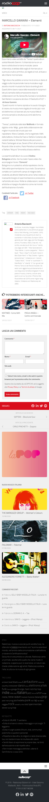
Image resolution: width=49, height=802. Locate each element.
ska (22, 704)
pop (44, 696)
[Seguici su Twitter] (41, 405)
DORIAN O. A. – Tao (21, 613)
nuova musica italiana (31, 697)
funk (4, 689)
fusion (9, 689)
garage (14, 689)
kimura (34, 693)
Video (4, 13)
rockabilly (18, 704)
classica (41, 682)
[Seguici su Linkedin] (37, 405)
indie (16, 213)
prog (11, 700)
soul (26, 704)
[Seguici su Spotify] (45, 405)
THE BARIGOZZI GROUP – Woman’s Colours (22, 513)
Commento (9, 339)
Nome (7, 357)
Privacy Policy (13, 387)
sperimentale (35, 704)
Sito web (8, 366)
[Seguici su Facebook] (32, 405)
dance (21, 685)
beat (10, 682)
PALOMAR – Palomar (12, 545)
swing (10, 708)
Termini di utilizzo (27, 387)
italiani (23, 213)
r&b (32, 701)
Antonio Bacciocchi (12, 26)
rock (11, 704)
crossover (13, 685)
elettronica (35, 685)
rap (35, 700)
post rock (5, 700)
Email (28, 357)
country (5, 686)
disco (27, 686)
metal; (5, 697)
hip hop (37, 689)
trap (14, 707)
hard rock (29, 689)
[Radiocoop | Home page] (15, 3)
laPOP (39, 693)
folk (44, 685)
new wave (31, 213)
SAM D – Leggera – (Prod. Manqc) (28, 619)
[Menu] (45, 3)
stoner (4, 708)
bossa (20, 682)
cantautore (30, 682)
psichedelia (19, 700)
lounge (44, 693)
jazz (29, 693)
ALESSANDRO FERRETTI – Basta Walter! (20, 576)
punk (27, 700)
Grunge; (21, 689)
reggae (5, 704)
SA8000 (14, 647)
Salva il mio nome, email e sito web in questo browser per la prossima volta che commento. (23, 377)
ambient (10, 213)
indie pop (13, 693)
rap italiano (41, 701)
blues (15, 682)
